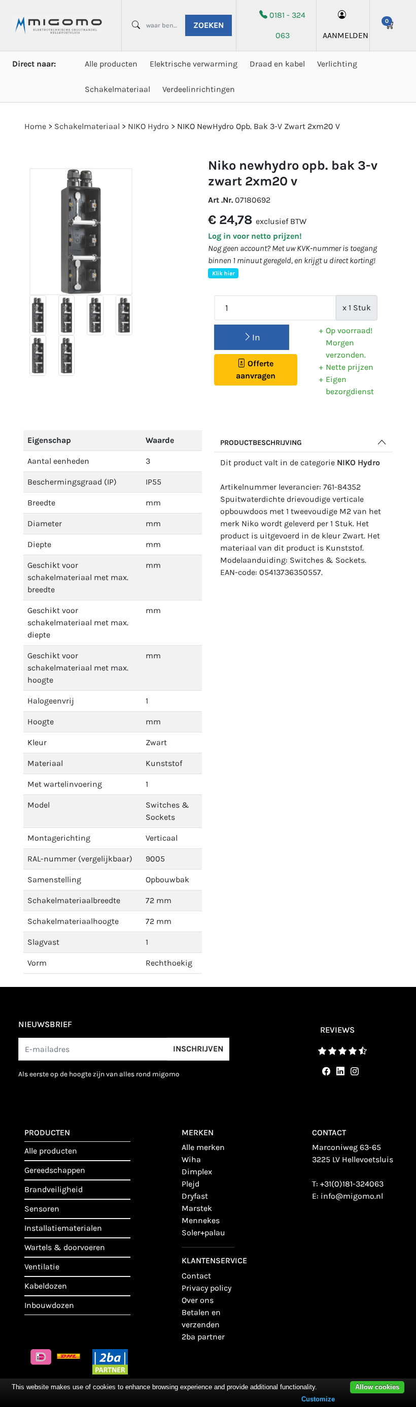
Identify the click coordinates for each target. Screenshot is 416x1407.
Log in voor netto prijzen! (255, 236)
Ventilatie (41, 1266)
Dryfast (195, 1196)
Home (35, 126)
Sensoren (41, 1208)
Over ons (198, 1300)
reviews (337, 1030)
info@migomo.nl (352, 1196)
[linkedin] (338, 1071)
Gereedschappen (54, 1170)
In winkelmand (251, 341)
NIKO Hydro (358, 462)
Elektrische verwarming (193, 64)
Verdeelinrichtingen (198, 89)
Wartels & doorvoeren (64, 1247)
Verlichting (337, 64)
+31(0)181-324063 (352, 1184)
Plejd (190, 1184)
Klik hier (223, 273)
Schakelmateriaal (117, 89)
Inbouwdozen (49, 1305)
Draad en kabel (277, 64)
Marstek (197, 1208)
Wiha (191, 1159)
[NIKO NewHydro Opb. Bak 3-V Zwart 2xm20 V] (80, 232)
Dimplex (197, 1171)
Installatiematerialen (63, 1228)
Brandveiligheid (53, 1189)
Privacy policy (206, 1288)
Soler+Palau (203, 1232)
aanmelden (343, 35)
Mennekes (201, 1220)
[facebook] (324, 1071)
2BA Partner (203, 1336)
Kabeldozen (45, 1286)
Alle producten (111, 64)
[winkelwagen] (390, 25)
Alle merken (203, 1147)
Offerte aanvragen (255, 369)
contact (196, 1276)
